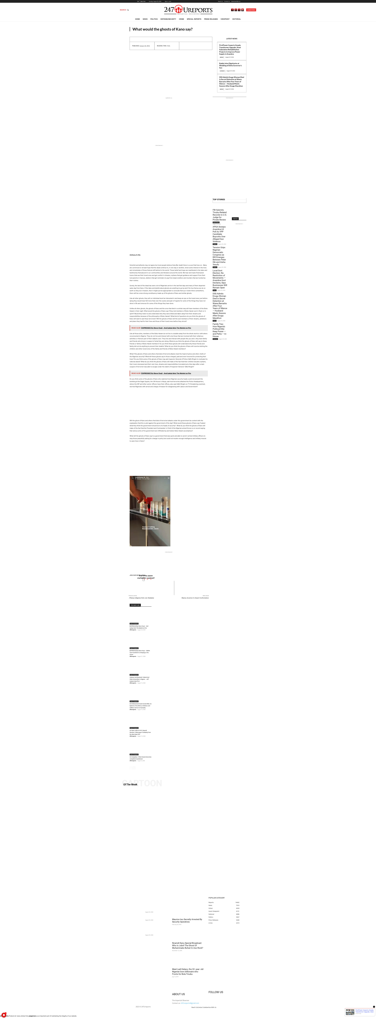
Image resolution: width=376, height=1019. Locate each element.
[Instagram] (236, 10)
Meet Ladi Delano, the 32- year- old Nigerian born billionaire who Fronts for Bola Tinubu (187, 971)
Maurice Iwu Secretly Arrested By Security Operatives (187, 920)
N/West (222, 71)
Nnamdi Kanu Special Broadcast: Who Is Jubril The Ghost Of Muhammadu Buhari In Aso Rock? (187, 945)
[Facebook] (232, 10)
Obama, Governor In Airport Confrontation (195, 598)
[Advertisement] (169, 205)
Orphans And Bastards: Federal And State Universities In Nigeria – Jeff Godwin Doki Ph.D (139, 679)
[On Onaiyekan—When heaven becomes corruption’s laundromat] (140, 747)
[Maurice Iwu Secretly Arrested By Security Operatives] (188, 909)
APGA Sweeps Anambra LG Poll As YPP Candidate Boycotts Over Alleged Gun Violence (219, 234)
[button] (125, 10)
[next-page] (134, 768)
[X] (239, 10)
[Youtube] (242, 10)
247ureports (133, 630)
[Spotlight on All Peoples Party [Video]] (188, 842)
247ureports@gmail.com (190, 1003)
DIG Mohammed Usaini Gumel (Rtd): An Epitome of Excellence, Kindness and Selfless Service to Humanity (140, 705)
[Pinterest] (193, 46)
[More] (202, 46)
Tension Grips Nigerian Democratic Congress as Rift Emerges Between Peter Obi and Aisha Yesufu (219, 256)
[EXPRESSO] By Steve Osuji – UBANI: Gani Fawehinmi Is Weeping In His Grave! (140, 652)
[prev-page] (131, 768)
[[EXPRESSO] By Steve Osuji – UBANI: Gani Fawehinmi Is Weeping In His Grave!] (140, 641)
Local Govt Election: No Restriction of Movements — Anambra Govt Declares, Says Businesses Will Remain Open (220, 279)
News (221, 57)
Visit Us (235, 219)
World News (216, 222)
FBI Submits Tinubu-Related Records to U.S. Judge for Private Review (220, 215)
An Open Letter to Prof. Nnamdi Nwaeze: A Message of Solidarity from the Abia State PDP (140, 732)
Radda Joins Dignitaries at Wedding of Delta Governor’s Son (230, 65)
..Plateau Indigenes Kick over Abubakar (141, 598)
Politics (215, 244)
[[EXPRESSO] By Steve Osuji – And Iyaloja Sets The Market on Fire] (140, 616)
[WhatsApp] (197, 46)
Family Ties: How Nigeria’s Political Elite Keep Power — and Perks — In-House (220, 330)
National (215, 339)
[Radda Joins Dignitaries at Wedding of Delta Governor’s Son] (140, 918)
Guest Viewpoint (235, 29)
